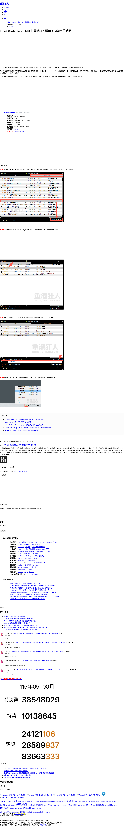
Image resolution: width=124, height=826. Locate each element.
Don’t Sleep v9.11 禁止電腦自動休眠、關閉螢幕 (25, 583)
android (3, 801)
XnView (47, 551)
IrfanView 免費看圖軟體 (26, 551)
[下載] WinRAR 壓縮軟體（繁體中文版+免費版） (19, 619)
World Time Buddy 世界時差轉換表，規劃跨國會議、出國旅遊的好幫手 (29, 428)
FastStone (27, 554)
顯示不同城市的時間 (16, 445)
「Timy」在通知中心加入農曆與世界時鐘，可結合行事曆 (24, 419)
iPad (69, 801)
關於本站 (2, 812)
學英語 (54, 805)
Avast (38, 544)
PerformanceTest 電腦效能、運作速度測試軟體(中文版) (21, 625)
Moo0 (16, 129)
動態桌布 (13, 805)
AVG (33, 544)
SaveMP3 (35, 574)
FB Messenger (40, 542)
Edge (26, 572)
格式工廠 (33, 567)
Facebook (27, 801)
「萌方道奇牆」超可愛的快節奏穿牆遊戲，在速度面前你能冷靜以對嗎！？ (34, 586)
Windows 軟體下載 (17, 22)
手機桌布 (64, 805)
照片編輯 (100, 805)
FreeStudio (21, 560)
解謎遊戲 (27, 808)
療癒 (115, 805)
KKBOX (28, 558)
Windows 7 (97, 801)
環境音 (111, 805)
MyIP (5, 12)
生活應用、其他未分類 (32, 22)
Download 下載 (19, 131)
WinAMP (21, 558)
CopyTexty (36, 565)
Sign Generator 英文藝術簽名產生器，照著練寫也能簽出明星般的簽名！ (36, 633)
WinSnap (35, 554)
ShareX (20, 554)
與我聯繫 (43, 825)
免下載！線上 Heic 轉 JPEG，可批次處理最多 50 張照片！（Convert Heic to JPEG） (40, 642)
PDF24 (38, 549)
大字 (5, 14)
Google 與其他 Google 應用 (60, 801)
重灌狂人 (4, 3)
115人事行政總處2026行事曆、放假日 (16, 771)
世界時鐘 (7, 445)
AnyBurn (29, 569)
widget (93, 801)
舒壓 (16, 808)
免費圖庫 (2, 805)
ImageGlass (39, 551)
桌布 (84, 805)
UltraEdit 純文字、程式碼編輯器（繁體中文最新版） (20, 621)
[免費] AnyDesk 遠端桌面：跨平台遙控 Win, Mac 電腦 (20, 629)
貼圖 (36, 808)
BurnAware (21, 569)
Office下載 (45, 549)
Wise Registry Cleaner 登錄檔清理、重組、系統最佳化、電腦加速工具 (25, 627)
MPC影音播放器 (39, 556)
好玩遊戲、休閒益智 (35, 805)
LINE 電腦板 (22, 542)
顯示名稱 (3, 525)
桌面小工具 (89, 805)
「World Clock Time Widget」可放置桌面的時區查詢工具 (24, 425)
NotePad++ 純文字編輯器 (26, 549)
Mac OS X (84, 801)
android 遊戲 (12, 801)
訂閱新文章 (29, 812)
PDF (89, 801)
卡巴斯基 (27, 544)
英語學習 (20, 808)
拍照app (70, 805)
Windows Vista (104, 801)
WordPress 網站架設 (113, 801)
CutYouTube (30, 560)
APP (19, 801)
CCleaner (21, 563)
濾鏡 (94, 805)
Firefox (31, 572)
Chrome (20, 572)
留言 (2, 522)
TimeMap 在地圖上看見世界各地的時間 (18, 422)
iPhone (75, 801)
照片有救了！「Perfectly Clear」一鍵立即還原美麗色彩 (27, 599)
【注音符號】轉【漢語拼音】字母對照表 (17, 777)
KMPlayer (7, 9)
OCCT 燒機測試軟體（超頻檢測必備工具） (17, 623)
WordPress (47, 812)
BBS (23, 801)
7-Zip (5, 11)
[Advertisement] (54, 47)
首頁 (5, 18)
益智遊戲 (4, 808)
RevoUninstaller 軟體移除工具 (35, 563)
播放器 (75, 805)
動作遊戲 (8, 805)
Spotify (34, 558)
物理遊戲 (107, 805)
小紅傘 (20, 544)
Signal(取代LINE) (52, 542)
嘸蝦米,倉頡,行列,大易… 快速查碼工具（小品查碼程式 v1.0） (29, 594)
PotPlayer (6, 7)
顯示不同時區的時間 (29, 445)
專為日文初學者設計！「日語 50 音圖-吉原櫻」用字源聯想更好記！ (31, 588)
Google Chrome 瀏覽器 (47, 801)
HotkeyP (20, 565)
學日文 (45, 805)
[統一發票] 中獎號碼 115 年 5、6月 (15, 616)
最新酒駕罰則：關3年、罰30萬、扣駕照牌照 (18, 775)
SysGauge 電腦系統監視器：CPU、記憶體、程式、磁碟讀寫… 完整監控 (33, 592)
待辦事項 (59, 805)
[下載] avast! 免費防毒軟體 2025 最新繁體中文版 (36, 660)
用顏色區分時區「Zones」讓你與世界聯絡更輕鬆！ (22, 430)
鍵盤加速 (28, 565)
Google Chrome (35, 801)
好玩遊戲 (21, 804)
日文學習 (80, 805)
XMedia (25, 567)
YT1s (28, 574)
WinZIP (27, 547)
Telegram (31, 542)
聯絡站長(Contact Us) (12, 812)
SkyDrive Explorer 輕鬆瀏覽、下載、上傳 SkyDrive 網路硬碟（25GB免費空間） (35, 596)
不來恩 (11, 26)
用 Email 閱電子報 (38, 812)
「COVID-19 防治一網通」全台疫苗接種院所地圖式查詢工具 (29, 590)
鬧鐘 (39, 808)
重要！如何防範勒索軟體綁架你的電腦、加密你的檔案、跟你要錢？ (25, 768)
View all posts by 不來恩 (20, 471)
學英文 (50, 805)
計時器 (33, 808)
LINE (80, 801)
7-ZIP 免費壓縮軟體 (38, 547)
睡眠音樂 (12, 808)
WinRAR (21, 547)
